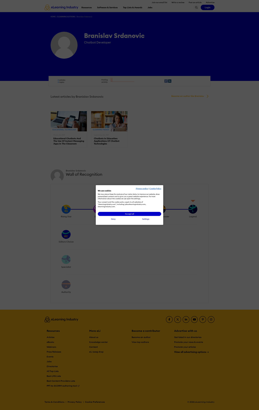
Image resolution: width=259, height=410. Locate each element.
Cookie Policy (155, 188)
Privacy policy (142, 188)
